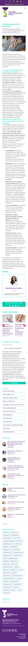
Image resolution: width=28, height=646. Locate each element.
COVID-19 (16, 538)
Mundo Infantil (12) (8, 394)
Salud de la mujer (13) (9, 411)
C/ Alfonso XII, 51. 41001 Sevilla (9, 622)
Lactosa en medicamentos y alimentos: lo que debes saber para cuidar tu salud (7, 329)
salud (19, 578)
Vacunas (16, 587)
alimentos (14, 532)
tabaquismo (14, 581)
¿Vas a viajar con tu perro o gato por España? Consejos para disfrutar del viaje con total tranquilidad (16, 444)
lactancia (14, 564)
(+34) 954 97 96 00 (17, 623)
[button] (3, 325)
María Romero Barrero (9, 29)
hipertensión (13, 558)
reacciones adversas (9, 578)
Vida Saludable (15, 30)
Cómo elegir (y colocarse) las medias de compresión (15, 508)
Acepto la (13, 348)
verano (6, 590)
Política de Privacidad (16, 348)
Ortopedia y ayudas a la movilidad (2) (13, 404)
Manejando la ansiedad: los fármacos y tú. (15, 451)
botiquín (6, 535)
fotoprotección (18, 552)
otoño (21, 570)
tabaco (6, 581)
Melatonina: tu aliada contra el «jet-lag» (15, 515)
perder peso (6, 572)
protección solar (17, 575)
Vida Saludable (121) (9, 432)
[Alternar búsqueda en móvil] (25, 8)
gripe (5, 558)
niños (5, 570)
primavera (6, 575)
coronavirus (7, 538)
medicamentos (8, 567)
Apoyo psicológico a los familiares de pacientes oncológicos (13, 459)
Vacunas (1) (6, 428)
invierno (6, 564)
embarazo (6, 549)
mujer (17, 567)
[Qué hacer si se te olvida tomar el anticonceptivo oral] (4, 495)
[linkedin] (15, 630)
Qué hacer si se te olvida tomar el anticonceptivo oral (16, 495)
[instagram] (9, 630)
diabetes (18, 544)
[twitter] (6, 630)
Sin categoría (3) (7, 421)
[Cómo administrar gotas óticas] (4, 501)
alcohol (6, 532)
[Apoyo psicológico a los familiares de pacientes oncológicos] (4, 459)
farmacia (16, 549)
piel (14, 572)
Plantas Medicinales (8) (9, 408)
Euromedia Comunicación (18, 625)
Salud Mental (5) (7, 415)
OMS (18, 32)
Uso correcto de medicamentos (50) (13, 425)
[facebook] (3, 630)
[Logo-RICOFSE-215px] (10, 610)
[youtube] (12, 630)
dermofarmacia (8, 544)
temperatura (7, 584)
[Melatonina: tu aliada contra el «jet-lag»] (4, 514)
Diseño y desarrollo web (7, 625)
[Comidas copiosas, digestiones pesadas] (4, 488)
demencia (4, 32)
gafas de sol (17, 555)
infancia (6, 561)
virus (20, 590)
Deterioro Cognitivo (12, 32)
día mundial (14, 547)
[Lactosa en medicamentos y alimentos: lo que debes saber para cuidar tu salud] (4, 467)
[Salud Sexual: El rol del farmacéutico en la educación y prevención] (4, 475)
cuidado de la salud (9, 541)
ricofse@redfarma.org (8, 374)
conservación (15, 535)
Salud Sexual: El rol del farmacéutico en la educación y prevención (16, 475)
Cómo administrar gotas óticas (15, 502)
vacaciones (7, 587)
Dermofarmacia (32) (8, 391)
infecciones (14, 561)
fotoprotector (7, 555)
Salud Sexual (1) (7, 418)
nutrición (13, 570)
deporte (20, 541)
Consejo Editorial (22, 634)
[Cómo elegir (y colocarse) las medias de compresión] (4, 508)
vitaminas (6, 593)
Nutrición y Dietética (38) (10, 398)
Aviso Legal (23, 635)
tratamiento (18, 584)
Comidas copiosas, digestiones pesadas (15, 488)
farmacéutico (7, 552)
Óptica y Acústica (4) (9, 401)
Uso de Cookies (22, 638)
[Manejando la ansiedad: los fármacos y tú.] (4, 451)
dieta (5, 547)
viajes (13, 590)
